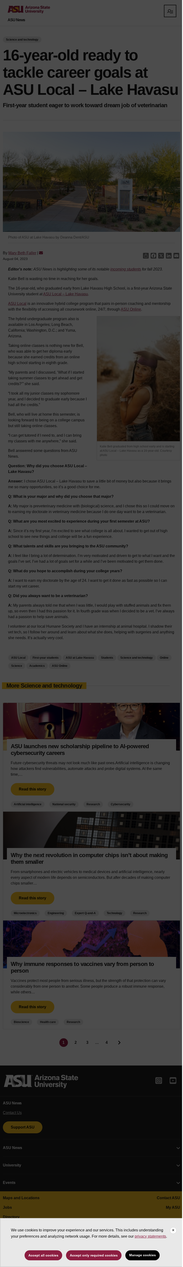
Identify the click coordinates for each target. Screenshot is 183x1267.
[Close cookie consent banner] (173, 1230)
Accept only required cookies (94, 1255)
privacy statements (150, 1236)
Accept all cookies (43, 1255)
